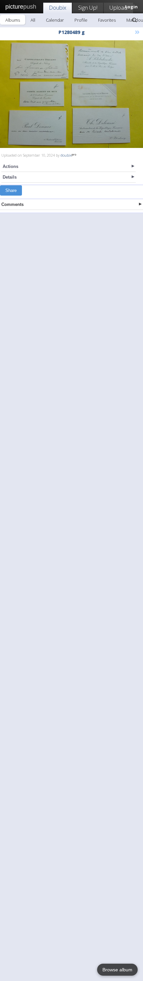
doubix (66, 155)
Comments (12, 204)
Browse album (117, 969)
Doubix (57, 7)
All (33, 20)
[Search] (134, 20)
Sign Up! (87, 7)
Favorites (107, 20)
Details (10, 177)
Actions (10, 166)
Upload (118, 7)
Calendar (55, 20)
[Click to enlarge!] (71, 94)
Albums (12, 20)
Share (11, 190)
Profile (80, 20)
